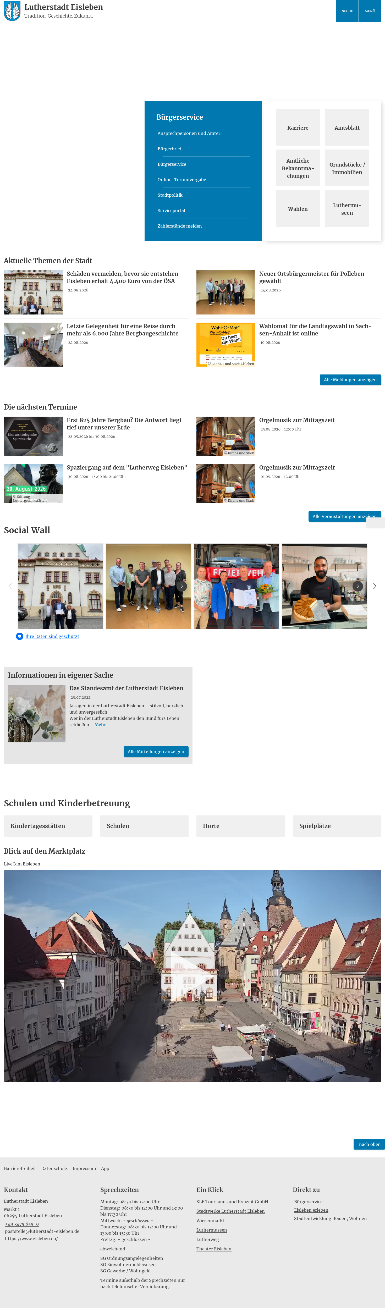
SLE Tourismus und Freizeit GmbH (232, 1201)
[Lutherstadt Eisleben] (48, 1220)
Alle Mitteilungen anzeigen (156, 751)
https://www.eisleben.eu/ (31, 1238)
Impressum (84, 1168)
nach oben (370, 1144)
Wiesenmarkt (210, 1220)
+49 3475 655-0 (21, 1224)
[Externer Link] (375, 520)
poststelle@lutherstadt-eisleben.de (41, 1231)
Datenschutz (54, 1168)
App (105, 1168)
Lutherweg (207, 1239)
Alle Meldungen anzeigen (350, 379)
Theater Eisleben (214, 1248)
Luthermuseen (211, 1230)
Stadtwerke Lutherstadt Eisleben (230, 1211)
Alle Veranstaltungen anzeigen (345, 516)
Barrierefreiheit (20, 1168)
